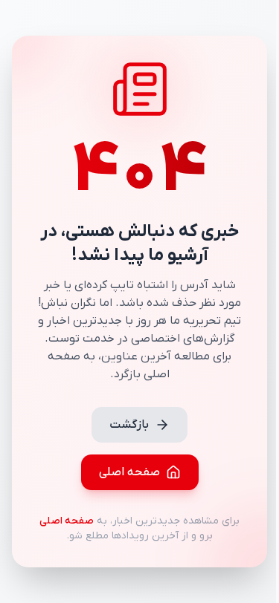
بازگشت (129, 424)
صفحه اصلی (129, 472)
